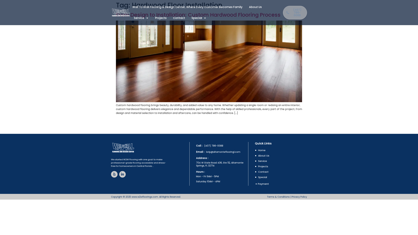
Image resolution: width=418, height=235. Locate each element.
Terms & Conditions (278, 196)
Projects (161, 18)
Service (139, 18)
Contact (179, 18)
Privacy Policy (299, 196)
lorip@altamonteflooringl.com (223, 152)
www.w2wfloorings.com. (145, 196)
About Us (255, 7)
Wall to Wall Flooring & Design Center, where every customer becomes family (187, 7)
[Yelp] (114, 174)
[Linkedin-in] (122, 174)
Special (197, 18)
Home (261, 150)
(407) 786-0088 (213, 145)
